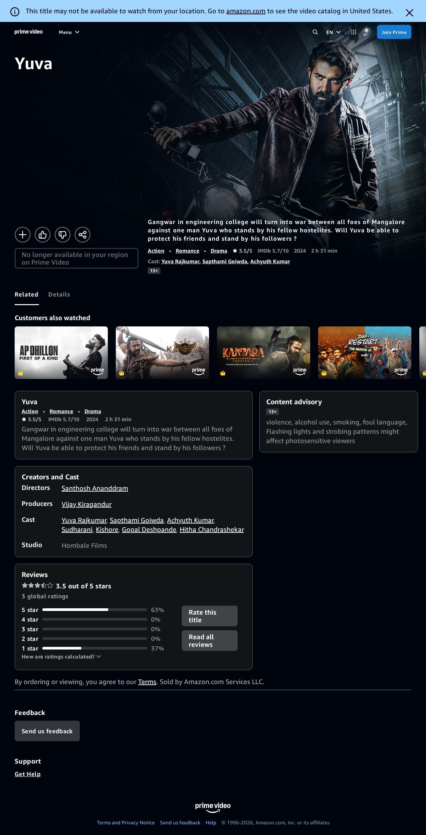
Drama (219, 250)
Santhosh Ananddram (95, 488)
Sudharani (77, 529)
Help (211, 822)
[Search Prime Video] (315, 32)
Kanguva (162, 352)
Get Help (28, 773)
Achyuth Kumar (270, 261)
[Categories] (353, 32)
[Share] (83, 235)
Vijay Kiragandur (86, 504)
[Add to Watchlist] (23, 235)
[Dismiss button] (409, 13)
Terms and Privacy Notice (126, 822)
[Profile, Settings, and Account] (366, 32)
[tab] (27, 294)
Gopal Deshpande (149, 529)
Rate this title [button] (202, 616)
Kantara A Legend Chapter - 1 (263, 352)
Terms (147, 681)
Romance (187, 250)
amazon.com (246, 11)
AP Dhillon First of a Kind (61, 352)
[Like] (43, 235)
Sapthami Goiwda (224, 261)
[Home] (29, 32)
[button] (61, 656)
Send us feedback (180, 822)
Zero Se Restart (364, 352)
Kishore (107, 529)
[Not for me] (63, 235)
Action (156, 250)
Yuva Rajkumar (180, 261)
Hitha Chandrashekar (212, 529)
